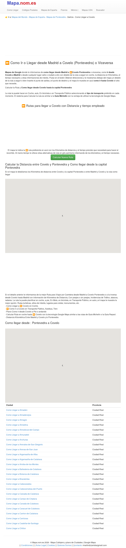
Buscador (100, 10)
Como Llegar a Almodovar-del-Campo (22, 429)
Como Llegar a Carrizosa (17, 518)
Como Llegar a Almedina (17, 424)
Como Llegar (12, 10)
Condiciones (26, 545)
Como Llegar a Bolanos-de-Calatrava (22, 474)
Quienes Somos (64, 545)
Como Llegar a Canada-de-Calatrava (22, 503)
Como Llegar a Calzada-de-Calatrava (22, 493)
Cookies (51, 545)
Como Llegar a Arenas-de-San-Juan (22, 449)
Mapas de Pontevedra (56, 17)
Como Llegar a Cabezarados (18, 483)
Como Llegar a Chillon (16, 528)
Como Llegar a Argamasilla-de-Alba (22, 454)
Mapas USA (87, 10)
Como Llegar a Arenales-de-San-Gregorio (24, 444)
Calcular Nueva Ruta (63, 157)
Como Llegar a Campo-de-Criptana (21, 498)
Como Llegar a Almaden (16, 410)
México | (74, 10)
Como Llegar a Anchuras (17, 439)
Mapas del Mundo (19, 17)
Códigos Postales (30, 10)
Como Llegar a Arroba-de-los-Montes (22, 464)
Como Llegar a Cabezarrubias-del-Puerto (24, 488)
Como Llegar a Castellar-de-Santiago (22, 523)
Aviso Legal (41, 545)
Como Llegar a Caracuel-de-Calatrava (22, 508)
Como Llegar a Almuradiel (17, 434)
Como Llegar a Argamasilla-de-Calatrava (24, 459)
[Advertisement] (63, 36)
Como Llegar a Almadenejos (18, 414)
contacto (78, 545)
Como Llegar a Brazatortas (18, 479)
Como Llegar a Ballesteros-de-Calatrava (23, 469)
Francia (64, 10)
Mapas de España (49, 10)
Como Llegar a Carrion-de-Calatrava (22, 513)
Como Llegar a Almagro (16, 419)
